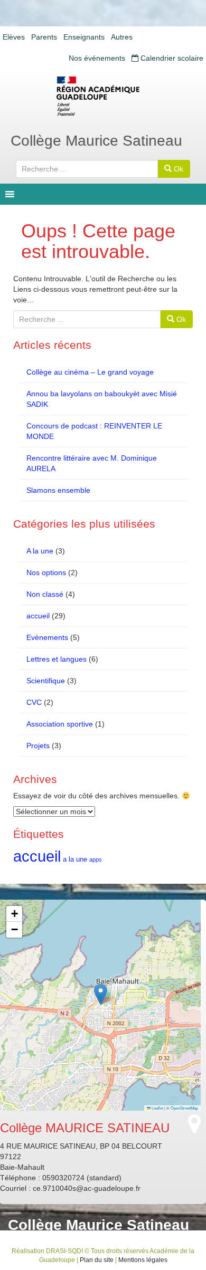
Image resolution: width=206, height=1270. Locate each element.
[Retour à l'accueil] (103, 96)
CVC (34, 702)
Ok (177, 169)
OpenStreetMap (184, 1108)
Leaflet (157, 1108)
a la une (75, 859)
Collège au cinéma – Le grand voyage (90, 372)
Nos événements (97, 58)
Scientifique (45, 680)
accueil (38, 616)
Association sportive (59, 724)
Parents (44, 37)
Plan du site (97, 1260)
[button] (100, 994)
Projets (38, 745)
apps (95, 859)
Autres (122, 37)
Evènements (47, 637)
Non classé (44, 594)
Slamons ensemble (58, 490)
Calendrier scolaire (170, 58)
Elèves (14, 37)
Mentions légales (142, 1260)
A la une (39, 551)
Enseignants (84, 37)
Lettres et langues (56, 659)
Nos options (46, 572)
